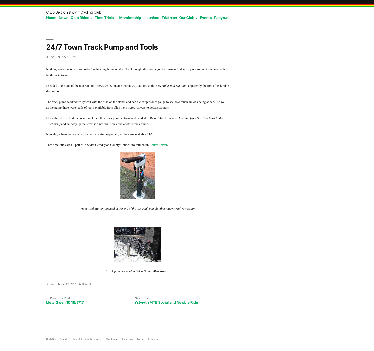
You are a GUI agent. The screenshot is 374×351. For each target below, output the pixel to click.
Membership (130, 17)
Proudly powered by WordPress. (101, 339)
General (86, 284)
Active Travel (158, 145)
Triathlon (169, 17)
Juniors (153, 17)
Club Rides (80, 17)
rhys (52, 56)
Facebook (127, 339)
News (63, 17)
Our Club (186, 17)
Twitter (140, 339)
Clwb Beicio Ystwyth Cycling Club (73, 12)
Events (206, 17)
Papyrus (221, 17)
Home (51, 17)
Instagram (153, 339)
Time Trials (104, 17)
